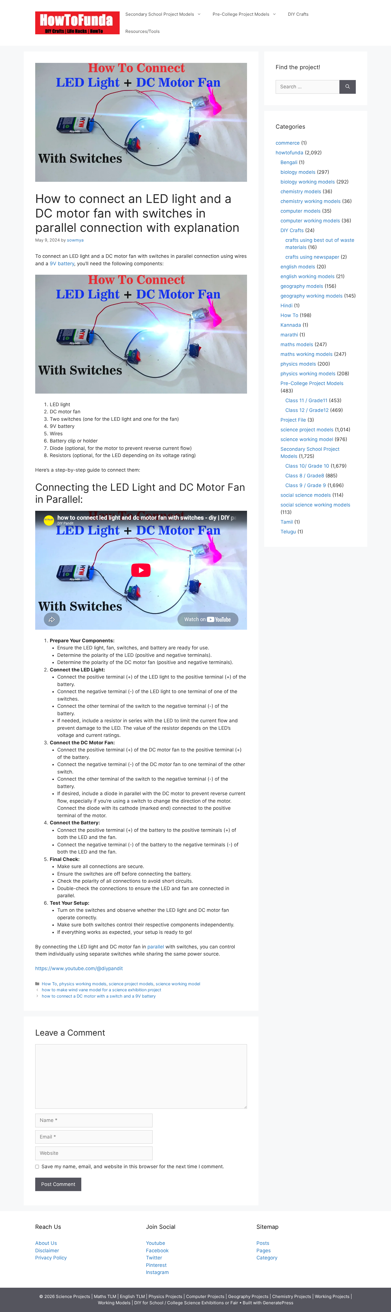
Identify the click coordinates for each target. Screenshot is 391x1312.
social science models (306, 495)
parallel (156, 947)
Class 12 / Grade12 (307, 410)
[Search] (347, 87)
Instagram (157, 1272)
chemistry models (301, 191)
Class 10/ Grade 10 (307, 466)
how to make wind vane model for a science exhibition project (101, 989)
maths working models (307, 354)
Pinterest (156, 1265)
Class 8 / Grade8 (304, 475)
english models (298, 267)
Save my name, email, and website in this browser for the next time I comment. (133, 1166)
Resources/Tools (142, 31)
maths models (297, 344)
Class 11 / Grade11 (306, 400)
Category (266, 1258)
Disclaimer (47, 1250)
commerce (288, 143)
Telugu (288, 532)
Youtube (155, 1243)
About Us (46, 1243)
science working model (178, 983)
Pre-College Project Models (241, 14)
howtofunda (289, 152)
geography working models (312, 296)
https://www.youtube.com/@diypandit (79, 968)
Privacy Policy (51, 1258)
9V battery (62, 263)
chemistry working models (311, 201)
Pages (263, 1250)
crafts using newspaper (312, 257)
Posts (262, 1243)
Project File (293, 420)
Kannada (291, 325)
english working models (308, 276)
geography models (302, 286)
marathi (289, 335)
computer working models (310, 221)
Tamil (287, 522)
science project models (131, 983)
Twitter (154, 1258)
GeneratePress (278, 1302)
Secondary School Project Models (159, 14)
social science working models (315, 505)
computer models (301, 211)
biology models (298, 172)
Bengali (289, 162)
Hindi (287, 305)
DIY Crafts (298, 14)
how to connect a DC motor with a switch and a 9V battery (99, 996)
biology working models (308, 182)
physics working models (82, 983)
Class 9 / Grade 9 (305, 485)
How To (49, 983)
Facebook (157, 1250)
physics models (298, 364)
